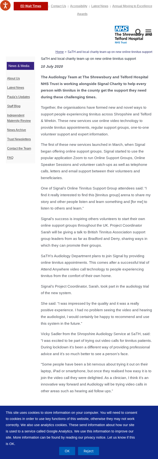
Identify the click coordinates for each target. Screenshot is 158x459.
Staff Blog (13, 106)
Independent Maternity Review (19, 118)
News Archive (16, 130)
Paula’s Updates (18, 96)
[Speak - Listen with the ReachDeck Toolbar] (5, 5)
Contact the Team (19, 148)
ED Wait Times (30, 6)
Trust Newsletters (19, 139)
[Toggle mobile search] (138, 31)
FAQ (10, 157)
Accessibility (78, 6)
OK (67, 451)
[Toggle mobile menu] (148, 31)
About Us (13, 78)
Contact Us (58, 6)
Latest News (99, 6)
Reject (88, 451)
